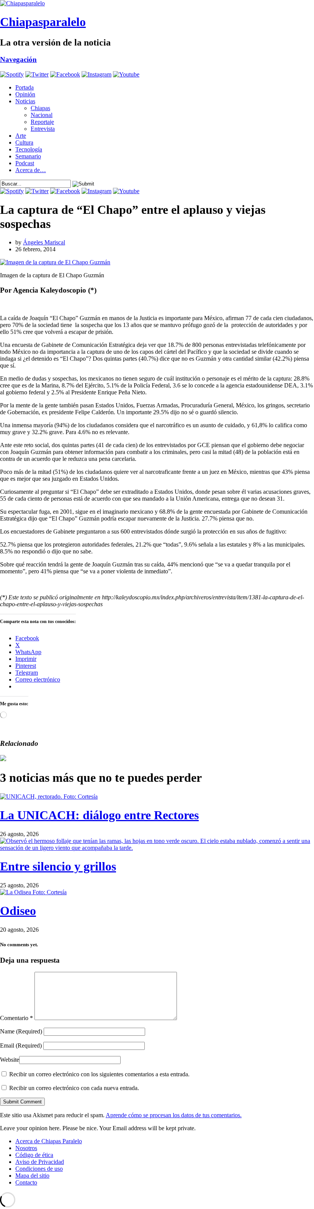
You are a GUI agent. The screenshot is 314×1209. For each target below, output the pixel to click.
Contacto (26, 1182)
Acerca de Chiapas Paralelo (48, 1141)
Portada (24, 87)
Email (21, 1045)
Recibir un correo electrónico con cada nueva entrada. (74, 1088)
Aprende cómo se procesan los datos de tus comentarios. (174, 1115)
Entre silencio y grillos (58, 866)
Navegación (18, 59)
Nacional (41, 115)
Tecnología (28, 149)
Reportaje (42, 122)
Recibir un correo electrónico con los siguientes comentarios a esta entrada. (99, 1074)
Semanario (28, 156)
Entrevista (43, 128)
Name (21, 1031)
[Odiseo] (33, 892)
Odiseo (18, 911)
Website (9, 1059)
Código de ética (34, 1155)
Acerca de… (30, 170)
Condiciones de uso (39, 1168)
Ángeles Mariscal (44, 242)
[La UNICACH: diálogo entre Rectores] (49, 796)
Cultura (24, 142)
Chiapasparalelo (43, 22)
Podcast (24, 163)
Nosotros (26, 1148)
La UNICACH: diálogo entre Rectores (99, 815)
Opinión (25, 94)
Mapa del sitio (32, 1175)
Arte (20, 135)
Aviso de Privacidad (39, 1162)
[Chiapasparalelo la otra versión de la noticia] (157, 3)
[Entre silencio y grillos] (157, 848)
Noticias (25, 101)
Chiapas (40, 108)
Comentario (16, 1018)
